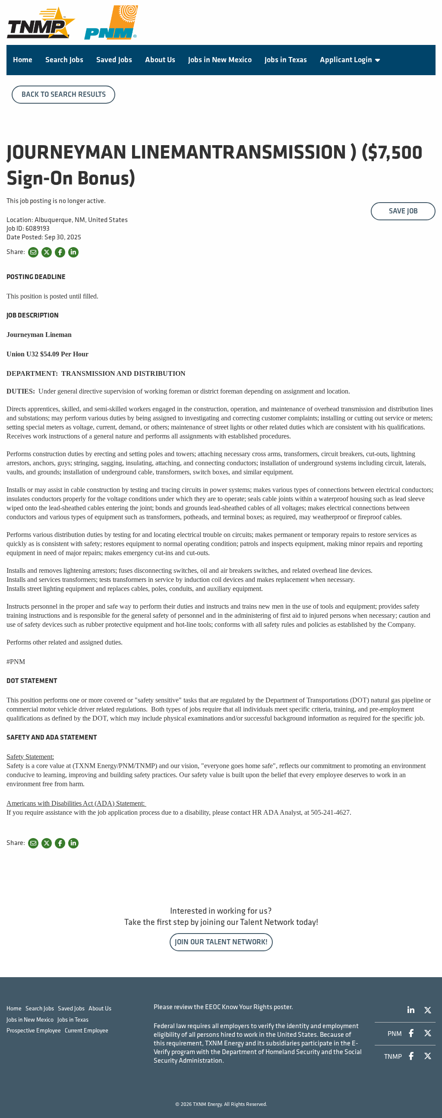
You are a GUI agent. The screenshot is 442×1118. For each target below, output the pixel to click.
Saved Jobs (114, 59)
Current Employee (86, 1030)
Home (22, 59)
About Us (160, 59)
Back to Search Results (64, 94)
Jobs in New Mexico (220, 59)
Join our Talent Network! (221, 942)
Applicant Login (346, 59)
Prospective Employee (33, 1030)
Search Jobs (64, 59)
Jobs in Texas (286, 59)
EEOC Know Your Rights (238, 1007)
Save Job (403, 211)
